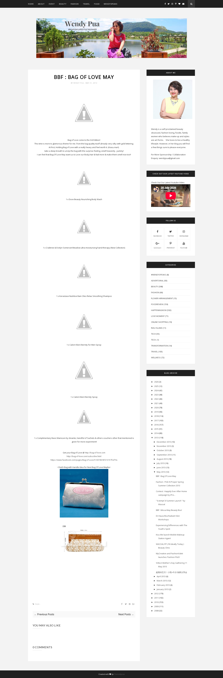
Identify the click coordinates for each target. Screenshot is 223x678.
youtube (183, 248)
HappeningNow (159, 310)
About (41, 4)
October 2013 (163, 450)
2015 (156, 429)
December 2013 (164, 441)
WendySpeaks (110, 4)
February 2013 (163, 585)
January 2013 (163, 589)
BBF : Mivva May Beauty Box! (169, 510)
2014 (156, 433)
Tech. (153, 339)
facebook (157, 236)
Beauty (62, 4)
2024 (156, 390)
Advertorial (157, 280)
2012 (156, 593)
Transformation (159, 345)
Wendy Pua (78, 83)
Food (97, 4)
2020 (156, 407)
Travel (86, 4)
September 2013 (164, 454)
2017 (156, 420)
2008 (156, 610)
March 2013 (162, 580)
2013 (156, 437)
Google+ (157, 248)
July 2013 (161, 463)
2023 (156, 394)
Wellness (156, 357)
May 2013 (161, 472)
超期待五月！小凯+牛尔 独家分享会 (171, 572)
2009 (156, 606)
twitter (171, 236)
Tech (153, 333)
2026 (156, 381)
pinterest (171, 248)
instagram (183, 236)
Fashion (75, 4)
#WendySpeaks (158, 274)
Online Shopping (159, 322)
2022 (156, 399)
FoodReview (157, 304)
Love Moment (158, 316)
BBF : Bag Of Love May (166, 476)
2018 (156, 416)
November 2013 (164, 446)
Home (31, 4)
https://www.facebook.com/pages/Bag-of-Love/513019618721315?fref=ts (84, 460)
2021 (156, 403)
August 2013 (162, 459)
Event (52, 4)
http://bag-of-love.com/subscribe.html (84, 456)
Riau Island (156, 328)
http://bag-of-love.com (95, 452)
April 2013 (161, 576)
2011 (156, 597)
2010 (156, 602)
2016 (156, 424)
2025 (156, 386)
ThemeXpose (119, 674)
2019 (156, 411)
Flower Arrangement (162, 298)
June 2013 (161, 467)
